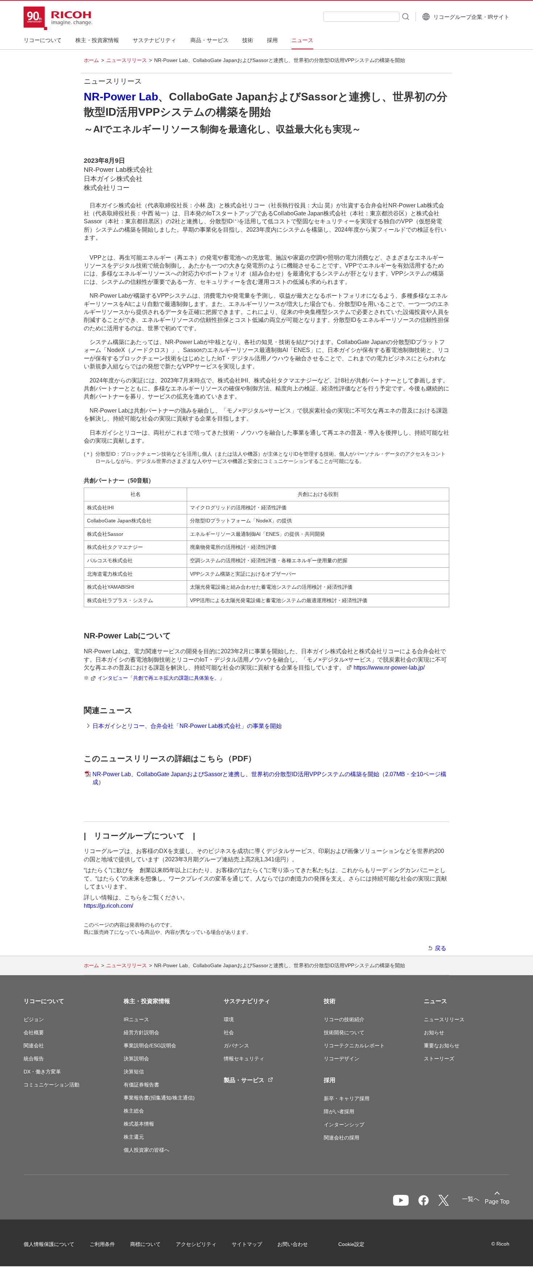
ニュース (435, 1001)
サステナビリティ (247, 1001)
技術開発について (344, 1032)
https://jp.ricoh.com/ (108, 906)
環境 (229, 1019)
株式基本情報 (139, 1124)
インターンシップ (344, 1124)
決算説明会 (136, 1058)
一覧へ (470, 1199)
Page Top (497, 1201)
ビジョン (34, 1019)
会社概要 (34, 1032)
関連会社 (34, 1045)
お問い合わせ (292, 1244)
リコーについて (44, 1001)
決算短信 (134, 1072)
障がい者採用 (339, 1111)
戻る (440, 948)
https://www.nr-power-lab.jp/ (389, 667)
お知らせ (434, 1032)
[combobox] (361, 17)
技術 (329, 1001)
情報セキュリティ (244, 1058)
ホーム (91, 60)
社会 (229, 1032)
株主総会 (134, 1111)
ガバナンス (236, 1045)
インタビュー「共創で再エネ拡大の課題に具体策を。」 (161, 678)
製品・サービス (244, 1080)
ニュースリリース (126, 60)
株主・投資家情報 (147, 1001)
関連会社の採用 (341, 1137)
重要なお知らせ (441, 1045)
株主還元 (134, 1137)
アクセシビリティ (196, 1244)
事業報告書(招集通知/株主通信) (159, 1098)
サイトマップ (247, 1244)
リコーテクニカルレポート (354, 1045)
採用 (329, 1080)
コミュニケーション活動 (51, 1085)
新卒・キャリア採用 (346, 1098)
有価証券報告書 (141, 1085)
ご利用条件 (102, 1244)
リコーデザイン (341, 1058)
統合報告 (34, 1058)
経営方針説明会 (141, 1032)
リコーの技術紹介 (344, 1019)
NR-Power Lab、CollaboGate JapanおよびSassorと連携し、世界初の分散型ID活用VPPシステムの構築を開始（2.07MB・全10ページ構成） (269, 778)
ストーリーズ (439, 1058)
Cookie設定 (351, 1244)
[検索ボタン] (405, 16)
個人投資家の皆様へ (146, 1150)
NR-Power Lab (121, 97)
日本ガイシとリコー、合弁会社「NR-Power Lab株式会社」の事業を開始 (187, 726)
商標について (145, 1244)
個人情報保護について (49, 1244)
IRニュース (136, 1019)
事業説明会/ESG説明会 (150, 1045)
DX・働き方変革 (42, 1072)
